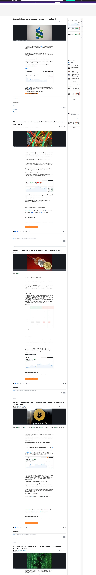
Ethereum (35, 47)
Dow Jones (69, 22)
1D (26, 64)
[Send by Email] (26, 87)
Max (34, 64)
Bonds (75, 8)
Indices (69, 8)
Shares (78, 8)
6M (30, 64)
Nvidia (51, 142)
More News (74, 70)
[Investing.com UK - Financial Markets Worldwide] (15, 0)
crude (39, 184)
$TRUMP (41, 201)
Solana (26, 498)
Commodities (72, 8)
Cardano (46, 498)
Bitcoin (31, 141)
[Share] (59, 10)
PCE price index (39, 150)
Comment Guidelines (15, 98)
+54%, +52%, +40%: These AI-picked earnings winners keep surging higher (75, 53)
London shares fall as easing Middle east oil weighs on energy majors (75, 57)
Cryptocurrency (18, 241)
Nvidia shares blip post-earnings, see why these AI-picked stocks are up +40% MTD (75, 64)
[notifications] (81, 0)
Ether (31, 198)
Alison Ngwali (16, 100)
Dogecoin (32, 201)
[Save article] (61, 10)
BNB (29, 498)
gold (52, 436)
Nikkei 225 (69, 21)
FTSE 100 (69, 16)
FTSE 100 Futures (70, 23)
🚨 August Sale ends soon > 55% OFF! (70, 0)
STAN (42, 35)
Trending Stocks (70, 107)
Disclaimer (26, 57)
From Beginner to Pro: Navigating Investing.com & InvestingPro (74, 102)
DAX (68, 17)
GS (32, 42)
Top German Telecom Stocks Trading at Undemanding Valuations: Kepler (75, 67)
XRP (42, 198)
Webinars (69, 100)
